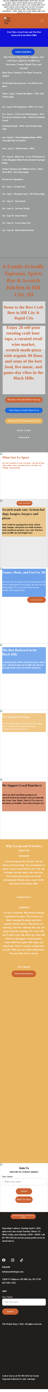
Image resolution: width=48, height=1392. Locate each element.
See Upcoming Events (37, 600)
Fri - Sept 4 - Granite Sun (14, 187)
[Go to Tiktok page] (21, 1260)
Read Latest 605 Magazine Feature (24, 421)
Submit (24, 1191)
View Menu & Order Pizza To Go (24, 410)
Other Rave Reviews (23, 974)
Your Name (7, 1177)
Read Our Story (24, 1199)
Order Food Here (23, 52)
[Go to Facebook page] (3, 1260)
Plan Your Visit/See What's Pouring (23, 400)
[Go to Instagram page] (12, 1260)
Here (11, 97)
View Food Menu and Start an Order (23, 1216)
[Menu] (42, 21)
